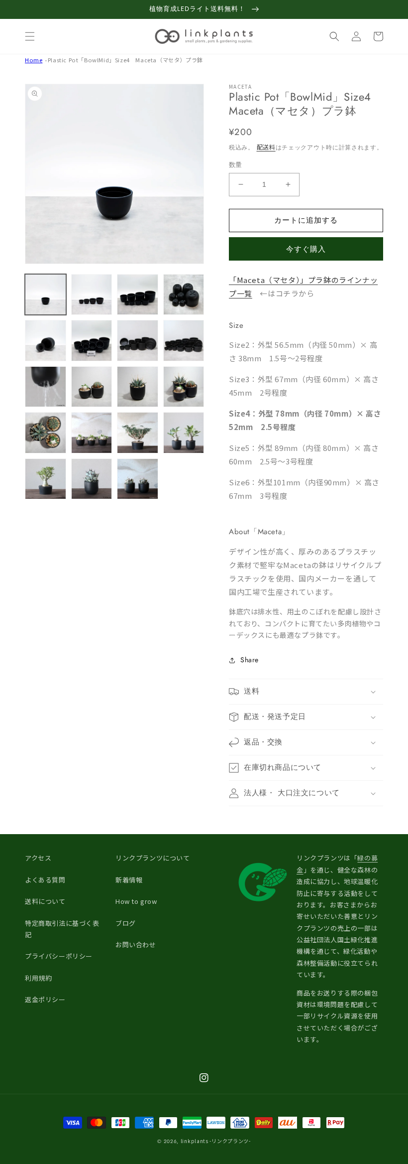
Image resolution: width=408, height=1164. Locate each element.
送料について (45, 901)
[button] (30, 36)
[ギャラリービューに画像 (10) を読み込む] (91, 387)
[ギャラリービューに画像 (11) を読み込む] (137, 387)
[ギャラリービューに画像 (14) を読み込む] (91, 432)
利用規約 (38, 978)
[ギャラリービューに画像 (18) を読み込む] (91, 479)
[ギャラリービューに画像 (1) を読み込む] (45, 294)
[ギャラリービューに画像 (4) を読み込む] (183, 294)
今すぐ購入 (306, 249)
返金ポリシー (45, 999)
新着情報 (128, 879)
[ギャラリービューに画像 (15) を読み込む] (137, 432)
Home (33, 60)
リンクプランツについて (152, 858)
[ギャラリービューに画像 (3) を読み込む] (137, 294)
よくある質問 (45, 879)
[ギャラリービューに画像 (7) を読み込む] (137, 340)
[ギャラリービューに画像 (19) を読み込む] (137, 479)
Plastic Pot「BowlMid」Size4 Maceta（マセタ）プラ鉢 (125, 60)
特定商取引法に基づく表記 (62, 928)
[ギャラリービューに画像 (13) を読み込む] (45, 432)
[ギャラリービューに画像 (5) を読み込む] (45, 340)
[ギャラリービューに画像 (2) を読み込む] (91, 294)
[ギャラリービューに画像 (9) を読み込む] (45, 387)
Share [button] (249, 660)
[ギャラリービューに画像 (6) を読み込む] (91, 340)
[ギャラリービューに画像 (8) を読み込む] (183, 340)
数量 (235, 164)
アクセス (38, 858)
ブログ (125, 923)
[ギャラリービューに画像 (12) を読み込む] (183, 387)
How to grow (136, 901)
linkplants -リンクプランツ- (216, 1141)
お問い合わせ (135, 944)
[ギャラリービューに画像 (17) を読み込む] (45, 479)
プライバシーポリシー (59, 956)
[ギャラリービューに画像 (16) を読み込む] (183, 432)
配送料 (266, 147)
